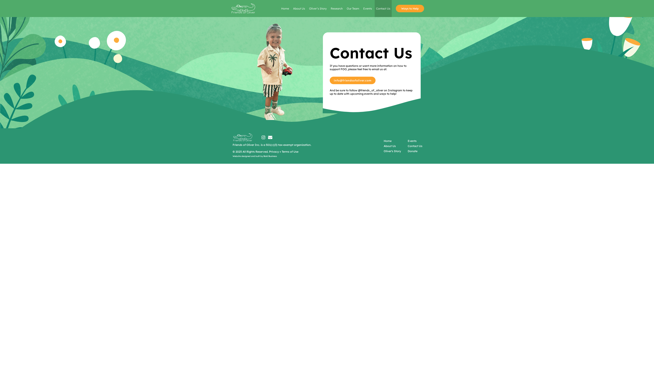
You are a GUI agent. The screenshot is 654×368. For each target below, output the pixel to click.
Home (285, 8)
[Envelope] (270, 137)
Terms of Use (290, 151)
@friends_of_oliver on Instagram (380, 90)
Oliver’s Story (318, 8)
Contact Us (383, 8)
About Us (299, 8)
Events (367, 8)
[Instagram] (263, 137)
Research (337, 8)
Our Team (353, 8)
